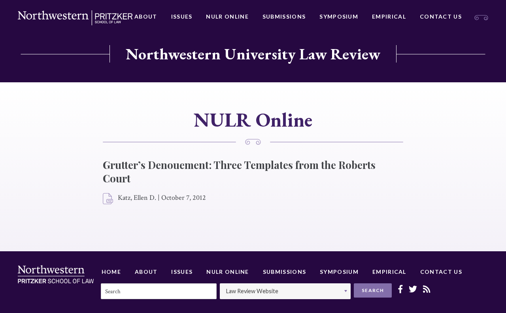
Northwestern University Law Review (253, 54)
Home (111, 271)
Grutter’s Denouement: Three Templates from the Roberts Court (239, 171)
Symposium (338, 16)
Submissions (284, 16)
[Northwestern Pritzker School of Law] (75, 18)
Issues (182, 16)
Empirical (389, 16)
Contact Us (441, 16)
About (145, 16)
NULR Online (227, 16)
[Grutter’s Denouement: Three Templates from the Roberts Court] (108, 199)
